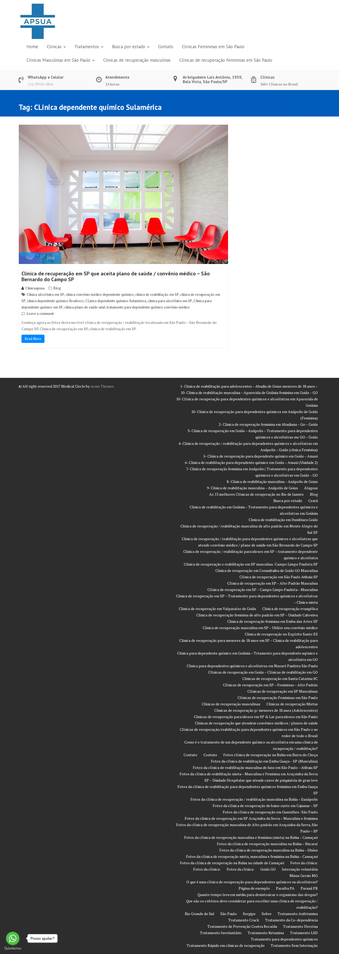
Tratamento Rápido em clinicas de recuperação (226, 945)
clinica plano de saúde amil (84, 307)
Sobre (266, 913)
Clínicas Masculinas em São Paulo (58, 60)
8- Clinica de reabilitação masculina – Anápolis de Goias (272, 481)
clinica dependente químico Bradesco (55, 300)
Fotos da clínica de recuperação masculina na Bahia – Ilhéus (268, 850)
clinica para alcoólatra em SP (170, 300)
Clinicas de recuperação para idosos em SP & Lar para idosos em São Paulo (256, 716)
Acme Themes (102, 386)
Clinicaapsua (34, 288)
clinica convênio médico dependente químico (100, 294)
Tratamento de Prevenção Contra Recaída (242, 926)
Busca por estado (128, 47)
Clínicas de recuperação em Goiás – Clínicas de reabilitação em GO (263, 672)
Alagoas (311, 487)
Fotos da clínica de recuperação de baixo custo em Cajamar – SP (265, 805)
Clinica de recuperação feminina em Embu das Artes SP (272, 621)
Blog (57, 288)
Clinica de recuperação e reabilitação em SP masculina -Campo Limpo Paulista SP (251, 564)
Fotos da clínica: (304, 862)
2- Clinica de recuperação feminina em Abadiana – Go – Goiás (268, 424)
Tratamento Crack (243, 919)
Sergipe (249, 913)
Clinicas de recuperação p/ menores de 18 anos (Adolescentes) (266, 710)
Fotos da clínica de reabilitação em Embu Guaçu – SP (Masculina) (264, 761)
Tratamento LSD (304, 932)
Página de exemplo (254, 888)
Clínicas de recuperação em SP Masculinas (282, 691)
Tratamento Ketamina (266, 932)
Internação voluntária (300, 869)
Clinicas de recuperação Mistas (292, 703)
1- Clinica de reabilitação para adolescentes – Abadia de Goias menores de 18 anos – (249, 386)
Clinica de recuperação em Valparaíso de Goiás (217, 608)
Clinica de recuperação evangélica (290, 608)
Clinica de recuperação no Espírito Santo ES (281, 634)
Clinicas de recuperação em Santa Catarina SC (280, 678)
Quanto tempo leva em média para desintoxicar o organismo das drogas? (258, 894)
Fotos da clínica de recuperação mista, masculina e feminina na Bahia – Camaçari (252, 856)
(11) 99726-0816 (40, 84)
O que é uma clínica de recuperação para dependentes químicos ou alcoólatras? (252, 881)
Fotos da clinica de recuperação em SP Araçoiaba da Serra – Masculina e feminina (251, 818)
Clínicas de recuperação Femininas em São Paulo (278, 697)
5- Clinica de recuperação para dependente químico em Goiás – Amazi (260, 456)
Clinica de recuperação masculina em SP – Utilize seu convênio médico (260, 627)
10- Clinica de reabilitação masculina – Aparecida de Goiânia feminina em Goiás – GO (249, 392)
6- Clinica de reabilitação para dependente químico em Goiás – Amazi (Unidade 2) (251, 462)
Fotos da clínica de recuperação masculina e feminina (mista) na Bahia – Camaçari (251, 837)
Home (32, 47)
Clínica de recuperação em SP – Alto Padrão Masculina (272, 583)
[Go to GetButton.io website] (12, 948)
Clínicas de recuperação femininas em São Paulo (225, 60)
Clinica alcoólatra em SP (45, 294)
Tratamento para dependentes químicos (284, 939)
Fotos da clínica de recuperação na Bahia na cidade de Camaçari (232, 862)
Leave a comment (40, 313)
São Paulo (228, 913)
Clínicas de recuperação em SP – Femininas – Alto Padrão (270, 684)
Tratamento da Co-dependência (291, 919)
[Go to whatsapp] (12, 938)
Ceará (313, 500)
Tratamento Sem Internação (294, 945)
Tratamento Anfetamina (298, 913)
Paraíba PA (285, 888)
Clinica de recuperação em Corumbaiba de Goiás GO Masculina (266, 570)
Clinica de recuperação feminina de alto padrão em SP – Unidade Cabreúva (257, 614)
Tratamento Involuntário (221, 932)
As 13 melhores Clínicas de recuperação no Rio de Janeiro (256, 494)
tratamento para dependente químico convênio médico (148, 307)
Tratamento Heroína (300, 926)
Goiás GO (268, 869)
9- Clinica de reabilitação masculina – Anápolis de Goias (252, 487)
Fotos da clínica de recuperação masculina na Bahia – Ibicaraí (267, 843)
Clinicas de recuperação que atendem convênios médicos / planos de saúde (256, 722)
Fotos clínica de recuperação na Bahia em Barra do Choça (270, 754)
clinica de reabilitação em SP (157, 294)
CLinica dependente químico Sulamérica (115, 300)
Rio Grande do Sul (199, 913)
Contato (165, 47)
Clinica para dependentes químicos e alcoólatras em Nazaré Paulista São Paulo (252, 665)
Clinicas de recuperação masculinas (137, 60)
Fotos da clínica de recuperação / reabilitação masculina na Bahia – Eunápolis (254, 799)
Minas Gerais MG (303, 875)
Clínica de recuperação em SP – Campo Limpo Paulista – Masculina (262, 589)
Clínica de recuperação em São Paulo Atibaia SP (278, 576)
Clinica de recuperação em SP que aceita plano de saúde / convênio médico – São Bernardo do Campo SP (115, 276)
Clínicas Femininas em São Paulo (213, 47)
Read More (33, 338)
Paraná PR (309, 888)
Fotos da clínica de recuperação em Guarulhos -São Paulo (270, 811)
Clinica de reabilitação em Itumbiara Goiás (283, 519)
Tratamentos (86, 47)
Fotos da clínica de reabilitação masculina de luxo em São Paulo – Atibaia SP (255, 767)
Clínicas (54, 47)
